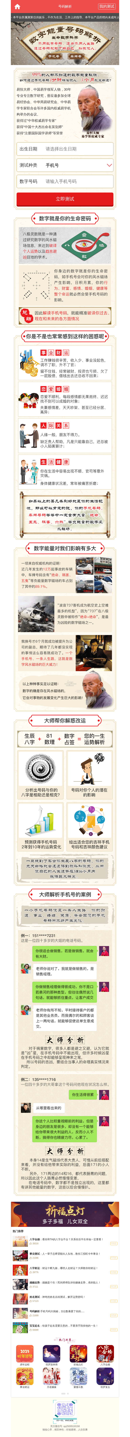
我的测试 (106, 6)
